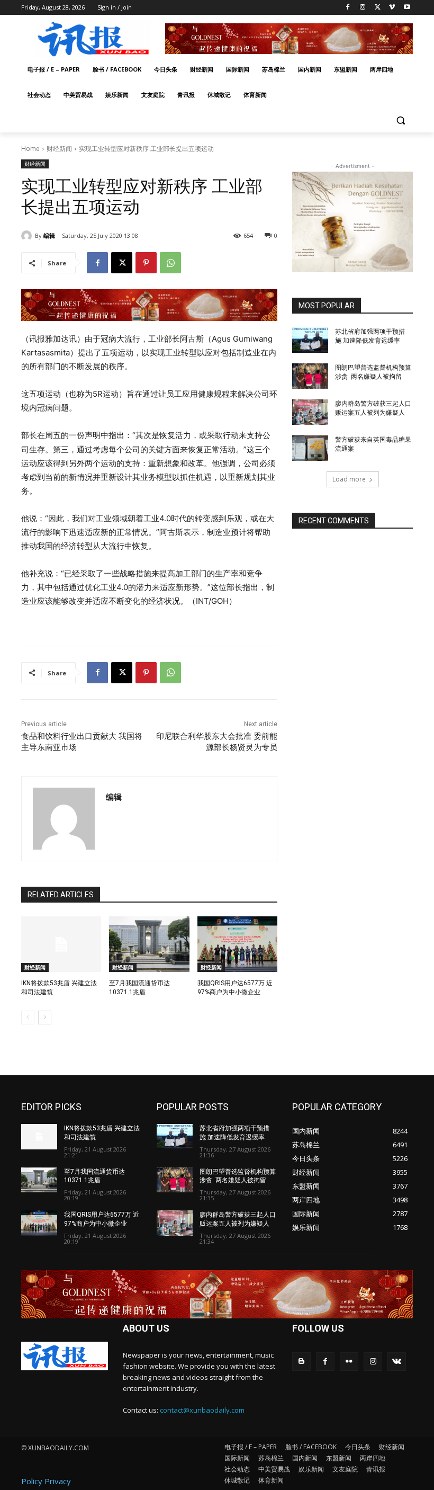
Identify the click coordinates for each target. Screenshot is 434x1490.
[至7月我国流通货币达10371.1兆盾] (149, 944)
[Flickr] (349, 1361)
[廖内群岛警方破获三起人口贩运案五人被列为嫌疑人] (310, 412)
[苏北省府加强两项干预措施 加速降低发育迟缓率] (310, 340)
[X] (378, 8)
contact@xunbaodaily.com (202, 1410)
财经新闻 (59, 148)
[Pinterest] (146, 262)
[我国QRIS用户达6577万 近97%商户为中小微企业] (237, 944)
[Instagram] (363, 8)
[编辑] (28, 235)
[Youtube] (407, 8)
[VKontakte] (396, 1361)
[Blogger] (301, 1361)
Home (30, 148)
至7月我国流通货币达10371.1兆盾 (94, 1176)
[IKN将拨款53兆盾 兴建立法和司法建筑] (61, 944)
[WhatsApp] (170, 262)
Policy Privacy (46, 1481)
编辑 (49, 235)
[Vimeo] (392, 8)
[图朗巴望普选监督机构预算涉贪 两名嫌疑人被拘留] (310, 376)
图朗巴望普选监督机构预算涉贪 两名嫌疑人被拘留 (238, 1176)
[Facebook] (348, 8)
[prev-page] (27, 1017)
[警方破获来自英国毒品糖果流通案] (310, 448)
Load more (349, 479)
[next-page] (44, 1017)
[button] (400, 120)
